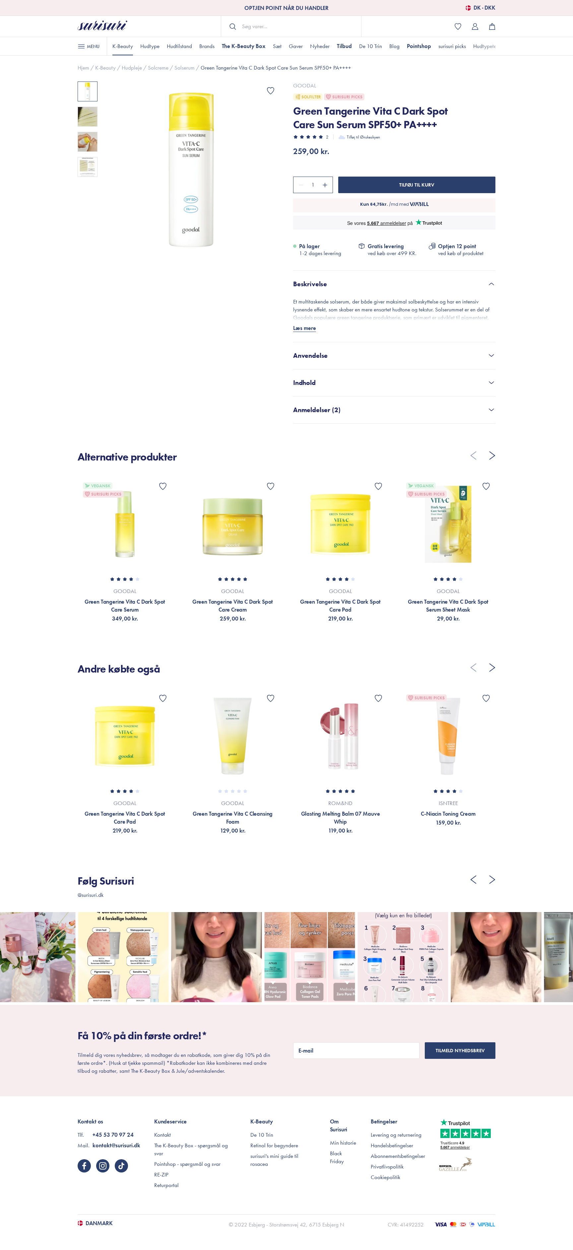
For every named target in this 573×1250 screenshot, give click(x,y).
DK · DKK (484, 8)
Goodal (304, 85)
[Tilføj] (326, 185)
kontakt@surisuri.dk (116, 1145)
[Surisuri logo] (102, 26)
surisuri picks (452, 46)
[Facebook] (84, 1165)
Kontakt (162, 1134)
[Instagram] (102, 1165)
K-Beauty (122, 46)
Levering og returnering (396, 1134)
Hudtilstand (179, 46)
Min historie (343, 1142)
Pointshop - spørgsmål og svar (187, 1164)
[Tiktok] (121, 1165)
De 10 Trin (370, 46)
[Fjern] (300, 185)
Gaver (296, 46)
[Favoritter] (270, 90)
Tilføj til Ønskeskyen (363, 137)
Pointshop (419, 46)
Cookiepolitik (385, 1177)
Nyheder (320, 46)
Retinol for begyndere (274, 1145)
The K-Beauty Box (244, 46)
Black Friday (337, 1157)
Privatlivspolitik (387, 1166)
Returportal (166, 1185)
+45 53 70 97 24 (113, 1134)
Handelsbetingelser (392, 1145)
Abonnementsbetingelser (398, 1156)
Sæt (277, 46)
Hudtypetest (486, 46)
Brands (207, 46)
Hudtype (149, 46)
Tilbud (344, 46)
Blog (394, 46)
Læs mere (304, 328)
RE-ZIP (161, 1174)
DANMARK (99, 1223)
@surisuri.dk (90, 894)
